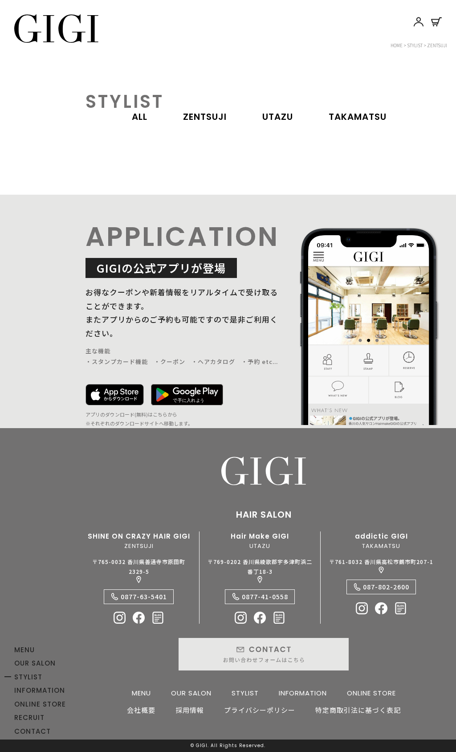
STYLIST (28, 677)
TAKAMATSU (358, 116)
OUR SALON (35, 663)
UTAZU (277, 116)
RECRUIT (29, 717)
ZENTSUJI (205, 116)
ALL (139, 116)
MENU (24, 649)
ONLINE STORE (40, 704)
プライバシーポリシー (259, 710)
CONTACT (32, 731)
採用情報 (189, 710)
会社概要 (141, 710)
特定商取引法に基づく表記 (358, 710)
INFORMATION (39, 690)
